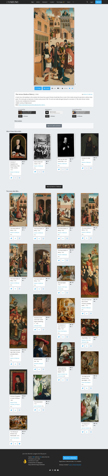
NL (11, 174)
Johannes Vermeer (38, 363)
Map (32, 2)
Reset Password (77, 464)
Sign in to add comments (54, 125)
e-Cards (52, 2)
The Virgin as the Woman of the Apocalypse (86, 378)
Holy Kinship (85, 338)
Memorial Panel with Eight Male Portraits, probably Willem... (15, 352)
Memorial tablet (62, 283)
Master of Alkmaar (87, 94)
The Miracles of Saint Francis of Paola (61, 327)
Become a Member (70, 458)
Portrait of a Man (86, 158)
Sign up (98, 2)
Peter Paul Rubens (14, 438)
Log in (91, 2)
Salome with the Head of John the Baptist (62, 370)
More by (54, 186)
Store (68, 2)
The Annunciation (38, 402)
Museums (44, 2)
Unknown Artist (38, 325)
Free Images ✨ (60, 2)
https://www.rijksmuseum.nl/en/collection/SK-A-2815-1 (32, 105)
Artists (38, 2)
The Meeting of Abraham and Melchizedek (14, 433)
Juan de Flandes (38, 406)
